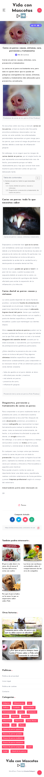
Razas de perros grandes (12, 734)
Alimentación (19, 703)
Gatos (5, 716)
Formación (32, 712)
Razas (22, 725)
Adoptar (6, 703)
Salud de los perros (19, 751)
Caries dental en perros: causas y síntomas (21, 187)
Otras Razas (32, 721)
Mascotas (7, 721)
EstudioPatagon (29, 771)
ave (29, 703)
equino (21, 712)
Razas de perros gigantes (12, 729)
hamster (25, 716)
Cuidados (16, 707)
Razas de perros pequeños (13, 747)
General (15, 716)
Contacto (5, 691)
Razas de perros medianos (13, 738)
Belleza (6, 707)
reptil (29, 747)
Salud (5, 751)
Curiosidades (29, 707)
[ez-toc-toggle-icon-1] (36, 178)
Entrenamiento (8, 712)
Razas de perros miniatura (13, 742)
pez (14, 725)
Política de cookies (9, 686)
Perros (23, 505)
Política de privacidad (10, 676)
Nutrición (19, 721)
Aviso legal (6, 681)
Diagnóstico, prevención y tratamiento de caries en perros (24, 191)
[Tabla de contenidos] (38, 178)
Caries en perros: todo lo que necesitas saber (20, 182)
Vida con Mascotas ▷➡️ (22, 10)
